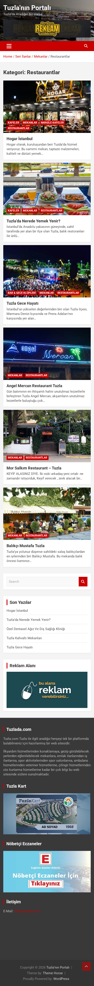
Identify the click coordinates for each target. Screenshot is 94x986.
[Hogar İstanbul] (47, 106)
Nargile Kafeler (52, 122)
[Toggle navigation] (9, 46)
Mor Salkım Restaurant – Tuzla (34, 468)
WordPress (61, 979)
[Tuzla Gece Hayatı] (47, 271)
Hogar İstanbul (20, 138)
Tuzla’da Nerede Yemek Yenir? (33, 221)
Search (83, 582)
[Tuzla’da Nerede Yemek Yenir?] (47, 189)
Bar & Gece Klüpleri (22, 292)
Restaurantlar (18, 128)
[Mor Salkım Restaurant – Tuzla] (47, 436)
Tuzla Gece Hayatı (22, 303)
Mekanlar (30, 122)
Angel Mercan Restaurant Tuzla (34, 385)
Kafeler (13, 122)
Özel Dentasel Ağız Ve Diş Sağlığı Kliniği (36, 629)
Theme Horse (53, 973)
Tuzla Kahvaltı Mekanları (24, 638)
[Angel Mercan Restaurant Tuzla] (47, 353)
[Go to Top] (86, 966)
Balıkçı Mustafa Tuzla (26, 545)
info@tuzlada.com (27, 911)
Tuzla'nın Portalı (27, 8)
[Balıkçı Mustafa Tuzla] (47, 514)
